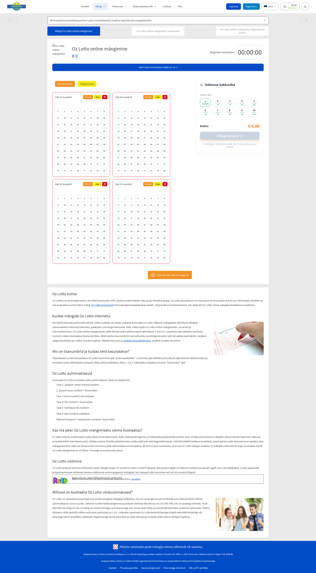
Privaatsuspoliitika (129, 567)
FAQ (180, 6)
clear (98, 97)
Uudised (167, 6)
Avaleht (85, 6)
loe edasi (135, 479)
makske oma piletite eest (137, 340)
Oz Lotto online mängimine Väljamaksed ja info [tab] (242, 31)
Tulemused (117, 6)
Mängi (99, 6)
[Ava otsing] (305, 6)
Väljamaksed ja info (143, 6)
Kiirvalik (88, 97)
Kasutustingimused (150, 567)
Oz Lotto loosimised (102, 305)
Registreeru (251, 6)
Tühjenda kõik (87, 83)
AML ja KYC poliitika (198, 567)
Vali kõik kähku (65, 83)
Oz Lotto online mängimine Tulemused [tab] (158, 31)
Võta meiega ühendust (174, 567)
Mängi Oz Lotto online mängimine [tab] (73, 31)
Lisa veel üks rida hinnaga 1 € (173, 275)
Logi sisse (233, 6)
